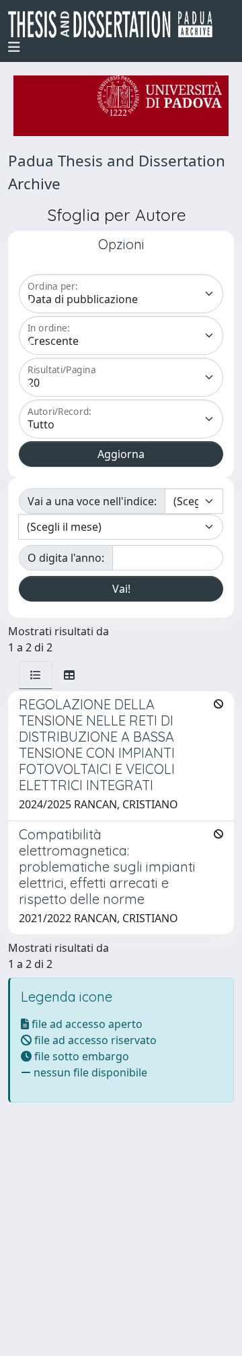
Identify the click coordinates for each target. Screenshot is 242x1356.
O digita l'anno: (66, 557)
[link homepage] (115, 24)
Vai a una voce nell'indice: (92, 501)
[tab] (35, 675)
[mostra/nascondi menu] (14, 47)
